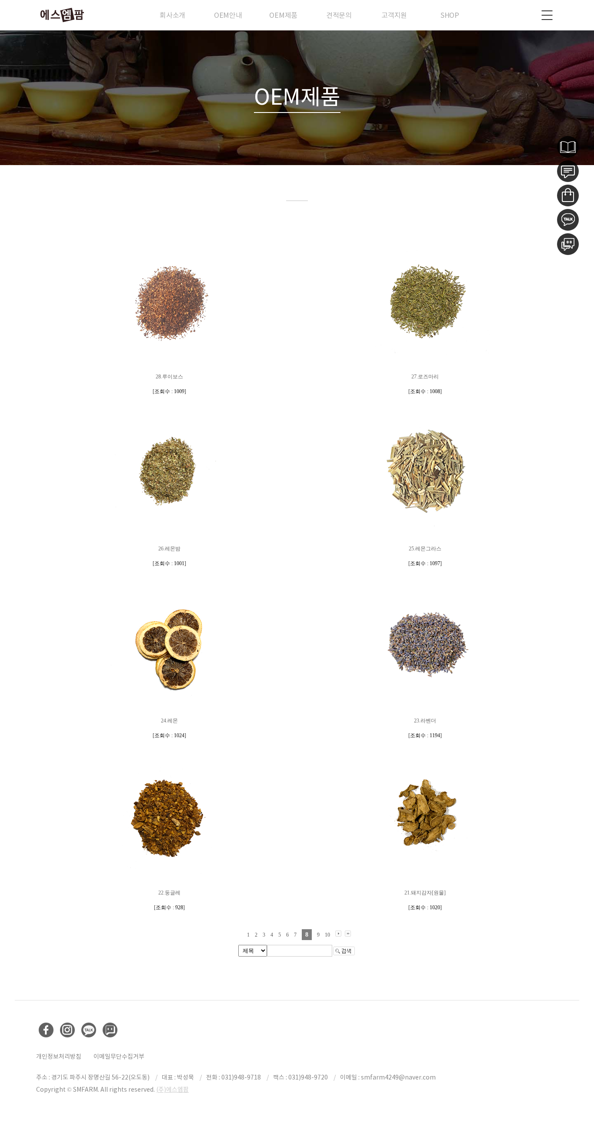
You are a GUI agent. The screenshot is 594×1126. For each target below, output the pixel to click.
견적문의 (339, 15)
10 (327, 935)
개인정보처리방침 (58, 1056)
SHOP (449, 15)
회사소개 (172, 15)
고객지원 (394, 15)
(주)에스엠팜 (172, 1089)
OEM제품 (283, 15)
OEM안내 (228, 15)
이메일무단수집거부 (118, 1056)
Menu (547, 15)
